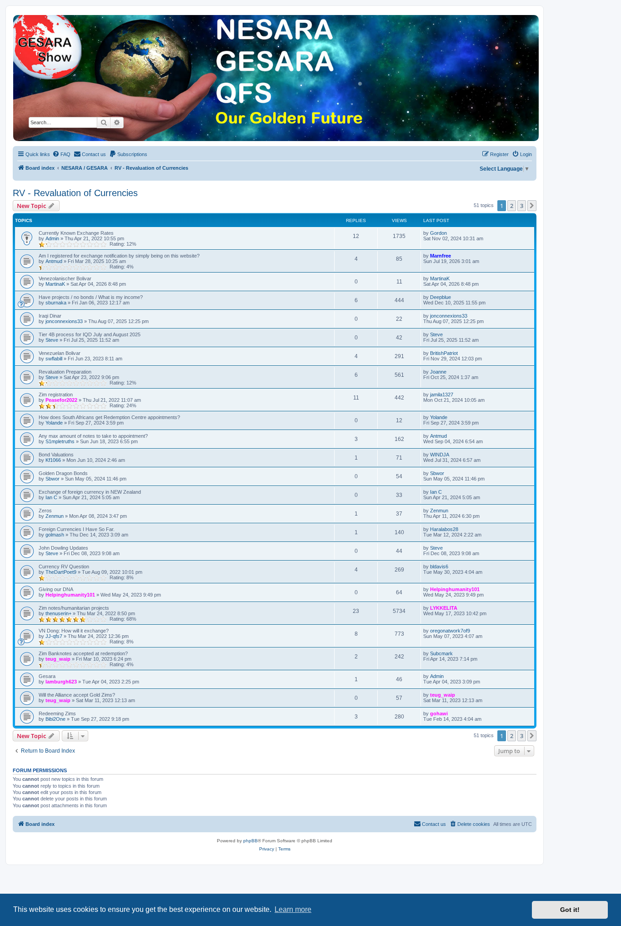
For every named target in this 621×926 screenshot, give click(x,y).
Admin (52, 238)
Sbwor (52, 478)
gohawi (439, 713)
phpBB (250, 840)
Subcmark (441, 653)
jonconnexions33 (64, 321)
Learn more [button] (293, 909)
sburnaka (55, 302)
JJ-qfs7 (53, 636)
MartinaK (55, 284)
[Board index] (275, 78)
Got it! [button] (570, 909)
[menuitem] (61, 154)
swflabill (53, 358)
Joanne (438, 371)
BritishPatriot (444, 353)
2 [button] (511, 206)
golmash (54, 534)
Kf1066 (53, 460)
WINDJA (439, 454)
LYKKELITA (443, 608)
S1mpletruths (60, 441)
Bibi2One (55, 719)
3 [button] (521, 206)
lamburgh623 (61, 681)
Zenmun (54, 516)
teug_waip (57, 659)
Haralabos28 (444, 529)
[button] (531, 205)
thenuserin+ (58, 613)
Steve (51, 340)
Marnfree (440, 255)
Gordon (438, 233)
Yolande (54, 422)
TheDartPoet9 (60, 572)
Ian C (51, 497)
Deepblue (440, 297)
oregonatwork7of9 (450, 630)
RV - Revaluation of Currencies (75, 193)
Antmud (53, 261)
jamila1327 (441, 394)
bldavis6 (439, 566)
